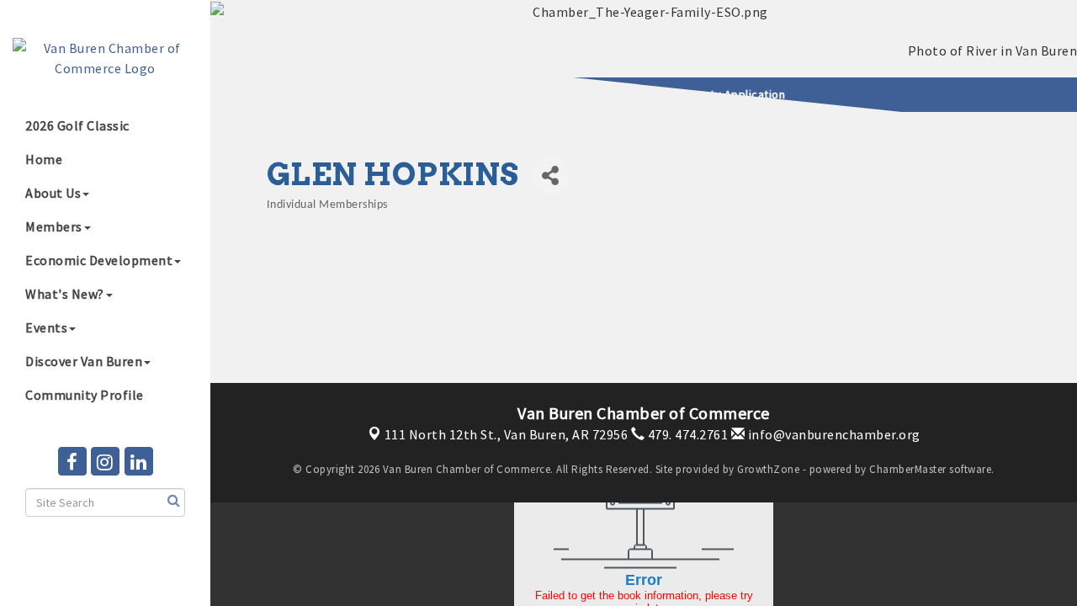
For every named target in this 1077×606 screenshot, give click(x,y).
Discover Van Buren (83, 361)
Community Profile (84, 394)
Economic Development (98, 260)
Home (43, 159)
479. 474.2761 (686, 434)
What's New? (64, 293)
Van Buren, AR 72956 (507, 434)
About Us (53, 192)
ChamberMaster (908, 469)
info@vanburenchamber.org (832, 434)
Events (46, 327)
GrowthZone (768, 469)
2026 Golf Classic (77, 125)
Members (53, 226)
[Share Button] (551, 175)
